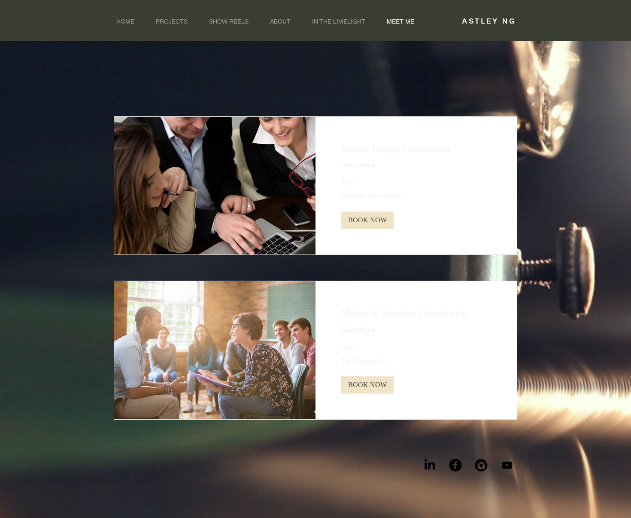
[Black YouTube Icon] (507, 465)
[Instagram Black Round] (481, 465)
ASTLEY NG (489, 21)
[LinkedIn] (429, 465)
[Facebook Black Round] (455, 465)
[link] (416, 148)
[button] (367, 220)
